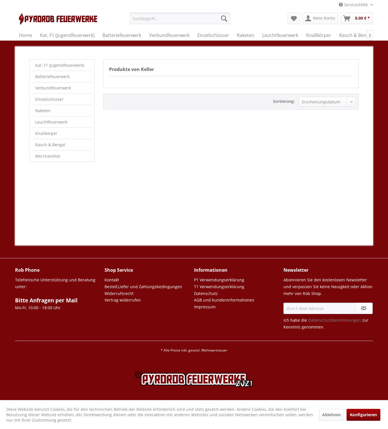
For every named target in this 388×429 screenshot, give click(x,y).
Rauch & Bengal (50, 144)
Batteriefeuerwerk (52, 76)
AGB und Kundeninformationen (224, 300)
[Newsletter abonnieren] (364, 308)
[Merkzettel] (294, 18)
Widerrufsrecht (119, 293)
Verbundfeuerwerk (53, 88)
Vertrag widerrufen (123, 300)
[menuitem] (180, 21)
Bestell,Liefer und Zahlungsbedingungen (143, 286)
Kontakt (112, 279)
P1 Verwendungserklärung (219, 279)
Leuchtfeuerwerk (51, 122)
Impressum (205, 306)
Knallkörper (46, 133)
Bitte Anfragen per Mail (46, 300)
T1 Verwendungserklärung (219, 286)
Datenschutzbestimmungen (334, 320)
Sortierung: (284, 101)
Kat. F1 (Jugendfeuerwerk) (59, 65)
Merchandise (47, 156)
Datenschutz (206, 293)
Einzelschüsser (49, 99)
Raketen (43, 110)
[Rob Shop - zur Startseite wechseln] (61, 20)
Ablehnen (331, 414)
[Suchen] (224, 18)
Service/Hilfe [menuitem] (356, 4)
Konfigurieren (363, 414)
